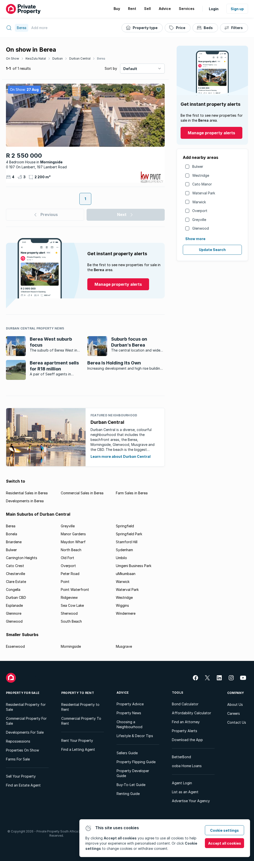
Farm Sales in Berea (132, 493)
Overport (199, 211)
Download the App (187, 740)
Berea (101, 58)
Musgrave (124, 646)
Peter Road (70, 574)
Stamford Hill (126, 542)
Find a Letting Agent (78, 749)
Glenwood (200, 228)
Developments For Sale (25, 732)
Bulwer (197, 166)
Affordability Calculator (191, 713)
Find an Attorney (186, 722)
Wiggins (122, 605)
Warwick (199, 202)
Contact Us (236, 722)
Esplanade (14, 605)
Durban (57, 58)
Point (65, 581)
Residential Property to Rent (80, 707)
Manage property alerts (211, 132)
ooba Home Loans (187, 766)
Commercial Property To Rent (81, 720)
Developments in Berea (25, 501)
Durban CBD (16, 597)
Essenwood (15, 646)
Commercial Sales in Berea (82, 493)
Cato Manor (202, 184)
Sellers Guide (127, 753)
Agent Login (182, 783)
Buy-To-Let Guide (131, 785)
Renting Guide (128, 793)
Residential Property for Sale (26, 707)
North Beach (71, 550)
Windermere (125, 613)
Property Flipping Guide (136, 762)
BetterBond (181, 757)
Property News (129, 713)
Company (235, 693)
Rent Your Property (77, 740)
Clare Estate (16, 581)
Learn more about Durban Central (121, 456)
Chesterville (15, 574)
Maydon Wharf (73, 542)
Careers (233, 713)
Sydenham (124, 550)
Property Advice (130, 704)
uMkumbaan (125, 574)
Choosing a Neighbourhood (129, 724)
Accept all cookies (224, 843)
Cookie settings (224, 830)
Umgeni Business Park (133, 566)
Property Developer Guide (133, 773)
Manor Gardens (73, 534)
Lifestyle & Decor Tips (135, 736)
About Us (235, 704)
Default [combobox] (130, 69)
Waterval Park (203, 193)
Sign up (237, 9)
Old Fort (67, 558)
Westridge (200, 175)
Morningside (71, 646)
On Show (12, 58)
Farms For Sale (18, 759)
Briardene (14, 542)
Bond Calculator (185, 704)
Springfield (125, 526)
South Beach (71, 621)
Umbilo (121, 558)
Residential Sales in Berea (27, 493)
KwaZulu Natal (36, 58)
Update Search (212, 250)
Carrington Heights (21, 558)
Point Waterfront (75, 589)
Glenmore (13, 613)
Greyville (199, 219)
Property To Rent (77, 693)
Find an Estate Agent (23, 785)
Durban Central (80, 58)
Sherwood (69, 613)
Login (214, 9)
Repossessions (18, 741)
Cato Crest (15, 566)
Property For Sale (22, 693)
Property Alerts (184, 731)
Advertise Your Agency (191, 801)
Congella (13, 589)
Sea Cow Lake (72, 605)
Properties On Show (22, 750)
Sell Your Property (21, 776)
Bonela (11, 534)
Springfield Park (129, 534)
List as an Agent (185, 792)
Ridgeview (69, 597)
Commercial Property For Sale (26, 720)
